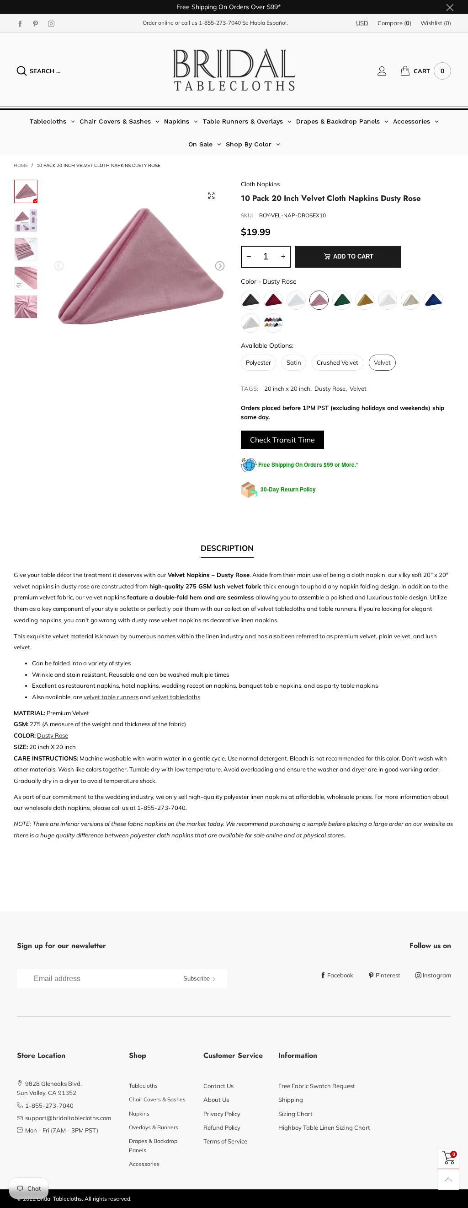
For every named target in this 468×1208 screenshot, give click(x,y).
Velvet (358, 388)
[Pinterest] (35, 23)
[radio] (250, 300)
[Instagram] (51, 23)
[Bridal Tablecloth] (234, 69)
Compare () (394, 23)
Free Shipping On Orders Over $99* (228, 7)
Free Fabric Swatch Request (316, 1085)
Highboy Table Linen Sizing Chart (324, 1127)
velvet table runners (111, 697)
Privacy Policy (221, 1113)
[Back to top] (448, 1179)
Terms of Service (225, 1141)
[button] (59, 266)
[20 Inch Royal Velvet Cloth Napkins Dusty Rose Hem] (25, 278)
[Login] (389, 71)
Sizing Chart (295, 1113)
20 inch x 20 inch (287, 388)
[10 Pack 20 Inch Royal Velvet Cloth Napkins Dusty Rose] (25, 249)
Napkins (139, 1113)
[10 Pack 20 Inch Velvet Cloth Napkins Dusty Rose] (140, 267)
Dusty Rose (330, 388)
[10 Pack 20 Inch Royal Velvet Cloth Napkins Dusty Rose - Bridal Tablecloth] (25, 306)
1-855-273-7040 (220, 22)
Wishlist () (435, 23)
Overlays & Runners (153, 1127)
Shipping (290, 1099)
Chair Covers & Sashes (157, 1099)
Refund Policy (221, 1127)
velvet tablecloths (176, 697)
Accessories (144, 1163)
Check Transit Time (282, 439)
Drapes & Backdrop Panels (153, 1146)
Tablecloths (143, 1085)
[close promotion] (450, 7)
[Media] (211, 195)
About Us (216, 1099)
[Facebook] (20, 23)
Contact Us (218, 1085)
